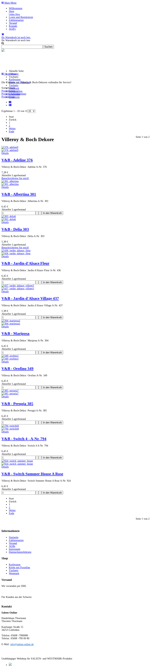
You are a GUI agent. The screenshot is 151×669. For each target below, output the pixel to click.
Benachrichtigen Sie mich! (15, 178)
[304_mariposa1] (10, 323)
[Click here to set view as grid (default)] (10, 102)
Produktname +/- (10, 90)
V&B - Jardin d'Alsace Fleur (25, 263)
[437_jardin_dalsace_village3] (17, 288)
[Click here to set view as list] (10, 105)
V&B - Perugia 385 (17, 403)
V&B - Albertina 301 (18, 194)
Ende (11, 131)
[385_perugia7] (10, 393)
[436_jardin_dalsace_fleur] (16, 253)
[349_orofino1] (10, 358)
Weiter (12, 128)
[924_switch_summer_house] (17, 463)
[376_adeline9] (9, 150)
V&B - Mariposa (15, 333)
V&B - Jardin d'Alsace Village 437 (30, 298)
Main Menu (10, 2)
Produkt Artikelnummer (13, 93)
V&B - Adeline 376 (17, 160)
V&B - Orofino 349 (17, 368)
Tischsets (13, 85)
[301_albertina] (10, 184)
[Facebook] (10, 664)
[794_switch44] (10, 428)
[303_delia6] (8, 219)
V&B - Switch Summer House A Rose (32, 474)
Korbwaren (14, 79)
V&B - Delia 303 (15, 229)
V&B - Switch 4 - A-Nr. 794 (23, 439)
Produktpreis (8, 96)
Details (5, 153)
